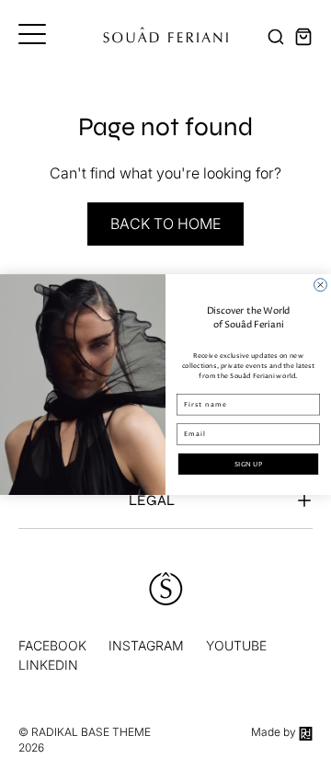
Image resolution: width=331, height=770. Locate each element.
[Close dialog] (320, 285)
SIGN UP (248, 464)
